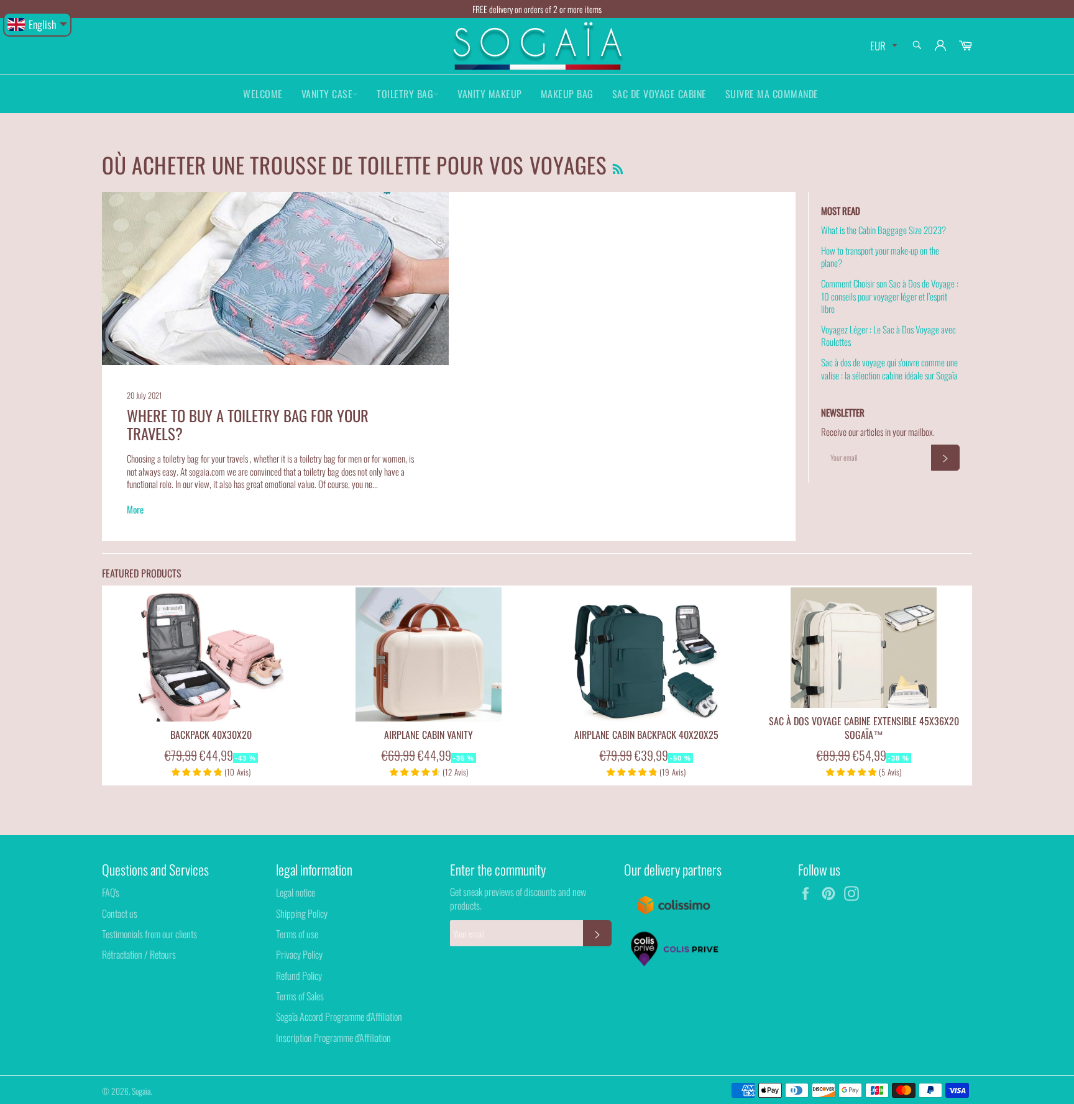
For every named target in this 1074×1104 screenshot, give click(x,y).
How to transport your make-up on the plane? (880, 256)
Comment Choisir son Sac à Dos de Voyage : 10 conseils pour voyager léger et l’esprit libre (889, 295)
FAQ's (110, 892)
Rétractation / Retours (139, 954)
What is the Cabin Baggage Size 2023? (883, 230)
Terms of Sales (300, 996)
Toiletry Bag (405, 93)
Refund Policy (299, 975)
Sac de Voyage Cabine (659, 93)
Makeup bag (567, 93)
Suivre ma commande (772, 93)
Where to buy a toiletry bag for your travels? (248, 424)
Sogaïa (141, 1091)
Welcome (263, 93)
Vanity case (327, 93)
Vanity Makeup (489, 93)
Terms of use (297, 933)
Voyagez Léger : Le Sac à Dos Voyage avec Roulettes (888, 335)
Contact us (119, 913)
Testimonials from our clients (149, 933)
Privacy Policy (299, 954)
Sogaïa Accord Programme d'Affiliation (339, 1016)
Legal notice (295, 892)
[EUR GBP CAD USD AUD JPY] (882, 46)
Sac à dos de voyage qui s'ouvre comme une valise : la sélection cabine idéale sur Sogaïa (889, 368)
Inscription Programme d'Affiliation (333, 1037)
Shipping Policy (302, 913)
